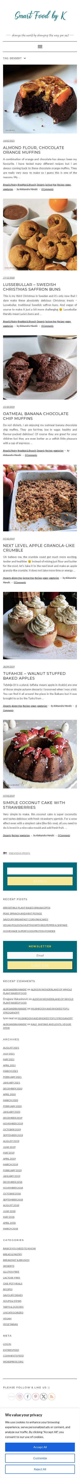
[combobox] (40, 871)
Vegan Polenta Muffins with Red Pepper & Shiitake (35, 925)
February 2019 (12, 1170)
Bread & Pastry (10, 184)
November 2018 (13, 1187)
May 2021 (8, 1059)
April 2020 (9, 1094)
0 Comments (47, 189)
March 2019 (10, 1164)
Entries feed (11, 1349)
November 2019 (13, 1123)
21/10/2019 (9, 406)
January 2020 (11, 1111)
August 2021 (11, 1047)
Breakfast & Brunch (27, 184)
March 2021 (10, 1071)
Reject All (40, 1469)
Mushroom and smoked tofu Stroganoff (45, 1018)
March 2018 (10, 1228)
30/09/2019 (9, 666)
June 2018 (9, 1211)
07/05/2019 (9, 795)
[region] (40, 1443)
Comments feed (13, 1355)
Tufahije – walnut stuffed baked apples (34, 676)
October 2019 (12, 1129)
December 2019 (12, 1117)
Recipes (60, 184)
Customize (40, 1458)
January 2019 (11, 1176)
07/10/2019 (9, 538)
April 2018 (9, 1222)
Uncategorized (13, 1312)
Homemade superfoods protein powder (29, 931)
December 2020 (12, 1088)
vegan (68, 184)
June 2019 (9, 1147)
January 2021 (11, 1082)
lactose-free (50, 184)
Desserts (41, 184)
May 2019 (8, 1152)
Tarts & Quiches (13, 1306)
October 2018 (12, 1193)
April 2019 (9, 1158)
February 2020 (12, 1106)
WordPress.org (13, 1361)
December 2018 (12, 1182)
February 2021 (12, 1076)
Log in (7, 1344)
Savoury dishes (13, 1295)
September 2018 (13, 1199)
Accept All (40, 1447)
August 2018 (11, 1205)
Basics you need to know (19, 1248)
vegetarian (8, 189)
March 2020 (10, 1100)
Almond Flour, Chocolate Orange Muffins (33, 150)
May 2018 (8, 1216)
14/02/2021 (9, 140)
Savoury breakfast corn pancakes (25, 919)
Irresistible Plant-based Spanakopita (26, 907)
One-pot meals (12, 1283)
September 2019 (13, 1135)
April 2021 (9, 1065)
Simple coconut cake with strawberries (34, 805)
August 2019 (11, 1141)
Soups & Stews (12, 1300)
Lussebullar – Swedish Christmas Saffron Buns (32, 287)
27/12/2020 (9, 277)
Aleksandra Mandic (15, 989)
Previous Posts (19, 853)
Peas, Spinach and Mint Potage (22, 913)
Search (40, 881)
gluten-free (17, 578)
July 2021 (9, 1053)
